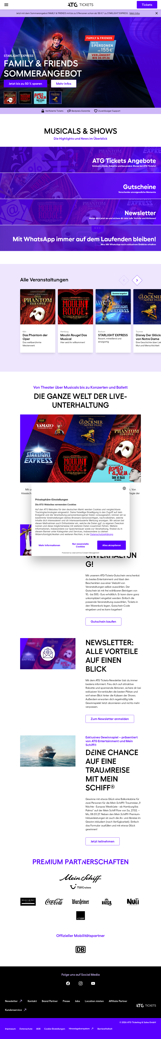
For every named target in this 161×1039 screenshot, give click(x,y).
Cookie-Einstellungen (54, 1029)
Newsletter (11, 1001)
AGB (38, 1029)
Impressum (10, 1029)
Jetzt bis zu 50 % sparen (25, 83)
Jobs (77, 1001)
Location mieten (94, 1001)
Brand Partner (50, 1001)
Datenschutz (25, 1029)
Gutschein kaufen (103, 621)
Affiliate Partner (118, 1001)
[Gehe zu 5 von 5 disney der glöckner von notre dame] (55, 97)
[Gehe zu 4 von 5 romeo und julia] (40, 97)
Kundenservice (13, 1009)
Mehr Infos (135, 13)
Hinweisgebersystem (79, 1028)
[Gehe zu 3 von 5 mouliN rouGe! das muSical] (25, 97)
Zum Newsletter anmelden (110, 719)
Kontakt (32, 1001)
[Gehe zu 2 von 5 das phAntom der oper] (10, 97)
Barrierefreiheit (104, 1029)
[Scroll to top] (152, 1030)
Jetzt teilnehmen (102, 841)
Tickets (147, 4)
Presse (66, 1001)
